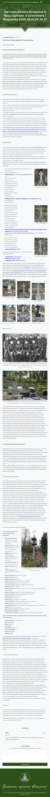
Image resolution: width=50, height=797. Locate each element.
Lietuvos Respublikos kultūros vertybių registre (30, 516)
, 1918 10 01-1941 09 (12, 258)
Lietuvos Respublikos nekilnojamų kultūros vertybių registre (17, 638)
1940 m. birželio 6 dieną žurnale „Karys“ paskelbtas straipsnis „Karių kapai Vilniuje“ (24, 114)
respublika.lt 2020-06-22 (8, 37)
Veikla (22, 22)
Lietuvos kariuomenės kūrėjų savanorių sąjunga (21, 2)
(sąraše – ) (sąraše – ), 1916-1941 (23, 198)
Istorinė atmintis (29, 22)
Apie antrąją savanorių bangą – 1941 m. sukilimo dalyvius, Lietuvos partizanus (25, 24)
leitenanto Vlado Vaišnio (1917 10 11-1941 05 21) (24, 270)
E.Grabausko (28, 267)
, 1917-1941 (13, 249)
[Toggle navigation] (41, 2)
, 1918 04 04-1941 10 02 (15, 260)
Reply (44, 733)
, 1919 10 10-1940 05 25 (25, 233)
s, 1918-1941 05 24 (13, 256)
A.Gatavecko (35, 267)
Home (17, 22)
